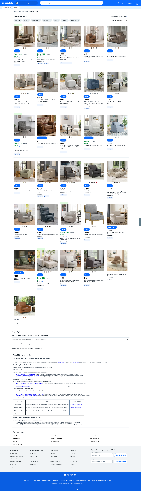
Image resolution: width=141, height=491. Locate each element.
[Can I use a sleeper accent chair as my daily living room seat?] (128, 348)
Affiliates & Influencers (55, 461)
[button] (129, 3)
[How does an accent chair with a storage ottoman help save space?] (128, 339)
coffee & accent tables (18, 435)
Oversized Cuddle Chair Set (75, 407)
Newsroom (72, 456)
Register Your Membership (16, 459)
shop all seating (93, 435)
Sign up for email (121, 461)
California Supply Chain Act (67, 480)
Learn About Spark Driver (56, 464)
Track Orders (33, 453)
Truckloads (72, 464)
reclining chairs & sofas (56, 438)
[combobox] (71, 3)
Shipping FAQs (33, 456)
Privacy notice (36, 480)
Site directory (27, 480)
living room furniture (17, 444)
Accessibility (56, 480)
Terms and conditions (56, 489)
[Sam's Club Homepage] (7, 3)
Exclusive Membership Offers (16, 456)
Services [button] (15, 7)
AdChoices (66, 483)
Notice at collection (46, 480)
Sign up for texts (121, 455)
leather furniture (16, 438)
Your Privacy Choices (78, 483)
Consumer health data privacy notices (101, 480)
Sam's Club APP (13, 464)
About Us (72, 453)
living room (15, 441)
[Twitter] (71, 474)
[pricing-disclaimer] (126, 16)
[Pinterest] (75, 474)
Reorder (112, 3)
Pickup (31, 459)
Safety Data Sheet (57, 483)
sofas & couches (55, 441)
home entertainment (94, 438)
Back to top (115, 489)
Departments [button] (6, 7)
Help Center (53, 453)
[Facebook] (65, 474)
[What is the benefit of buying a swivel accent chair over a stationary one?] (128, 335)
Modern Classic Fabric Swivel (76, 404)
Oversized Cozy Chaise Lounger (76, 413)
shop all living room (94, 441)
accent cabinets (54, 435)
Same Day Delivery (34, 461)
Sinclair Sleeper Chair (74, 410)
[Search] (101, 3)
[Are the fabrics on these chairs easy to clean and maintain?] (128, 344)
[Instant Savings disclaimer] (19, 57)
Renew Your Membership (15, 461)
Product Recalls (53, 456)
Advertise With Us (54, 467)
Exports (72, 467)
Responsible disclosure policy (83, 480)
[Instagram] (68, 474)
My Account (52, 459)
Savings (122, 3)
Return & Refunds (34, 464)
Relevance (119, 20)
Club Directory (73, 461)
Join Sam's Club (13, 453)
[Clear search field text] (98, 3)
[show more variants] (98, 183)
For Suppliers (13, 467)
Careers (72, 459)
